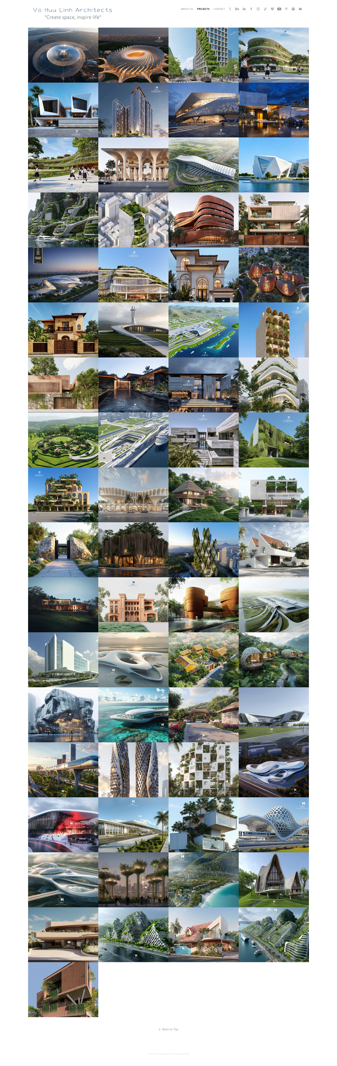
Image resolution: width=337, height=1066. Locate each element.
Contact (219, 9)
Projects (203, 9)
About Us (187, 9)
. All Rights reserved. (180, 1053)
